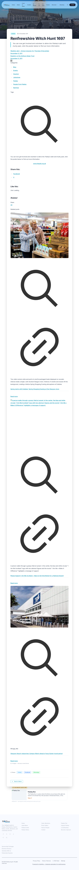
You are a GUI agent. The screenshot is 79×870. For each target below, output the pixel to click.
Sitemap (63, 860)
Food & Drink (23, 5)
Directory (62, 4)
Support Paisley (65, 825)
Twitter (19, 772)
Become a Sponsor (66, 829)
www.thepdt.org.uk (39, 163)
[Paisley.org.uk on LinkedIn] (6, 837)
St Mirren (34, 4)
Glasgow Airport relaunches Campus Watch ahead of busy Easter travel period (36, 753)
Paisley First (64, 823)
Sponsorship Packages (8, 846)
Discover (54, 4)
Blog (14, 67)
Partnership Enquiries (7, 853)
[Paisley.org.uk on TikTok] (13, 834)
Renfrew (16, 88)
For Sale (43, 4)
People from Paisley (19, 84)
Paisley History (25, 829)
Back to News (18, 781)
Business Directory (6, 848)
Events (29, 4)
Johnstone (16, 77)
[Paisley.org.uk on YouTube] (3, 837)
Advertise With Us (6, 850)
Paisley (15, 81)
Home (13, 4)
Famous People (45, 827)
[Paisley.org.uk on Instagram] (10, 834)
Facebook (27, 772)
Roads (48, 4)
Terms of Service (46, 860)
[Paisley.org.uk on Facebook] (3, 834)
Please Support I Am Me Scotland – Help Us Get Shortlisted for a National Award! (37, 576)
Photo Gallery (44, 825)
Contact (72, 4)
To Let (39, 4)
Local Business (65, 827)
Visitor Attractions (45, 823)
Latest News (25, 825)
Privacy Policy (36, 860)
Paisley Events (25, 827)
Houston (16, 74)
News (18, 4)
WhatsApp (36, 772)
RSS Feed (56, 860)
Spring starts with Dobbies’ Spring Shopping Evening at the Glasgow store (34, 389)
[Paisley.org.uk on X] (6, 834)
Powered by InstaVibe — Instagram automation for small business (48, 864)
